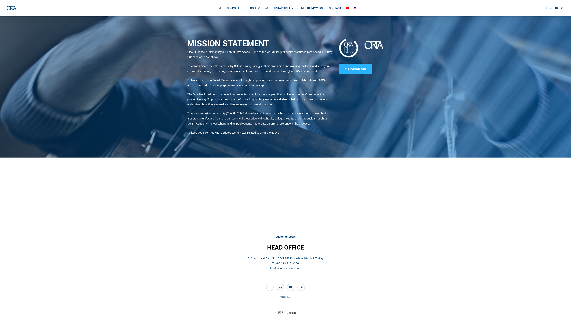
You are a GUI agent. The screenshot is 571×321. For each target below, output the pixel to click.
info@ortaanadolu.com (287, 268)
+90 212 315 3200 (287, 263)
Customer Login (285, 237)
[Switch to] (347, 8)
